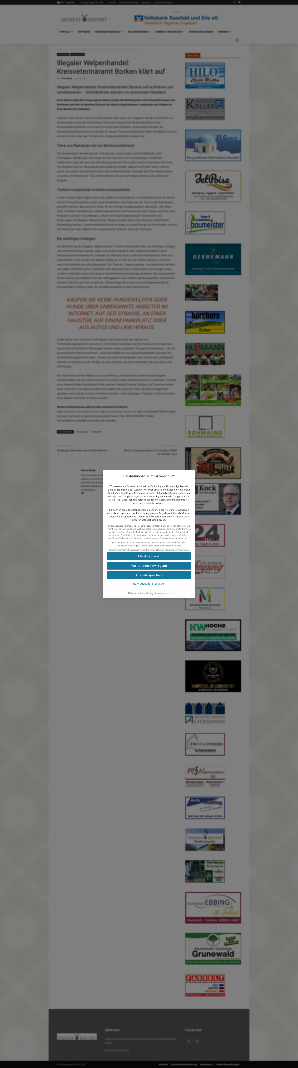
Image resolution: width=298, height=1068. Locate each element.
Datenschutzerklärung (153, 519)
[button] (149, 566)
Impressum (164, 593)
